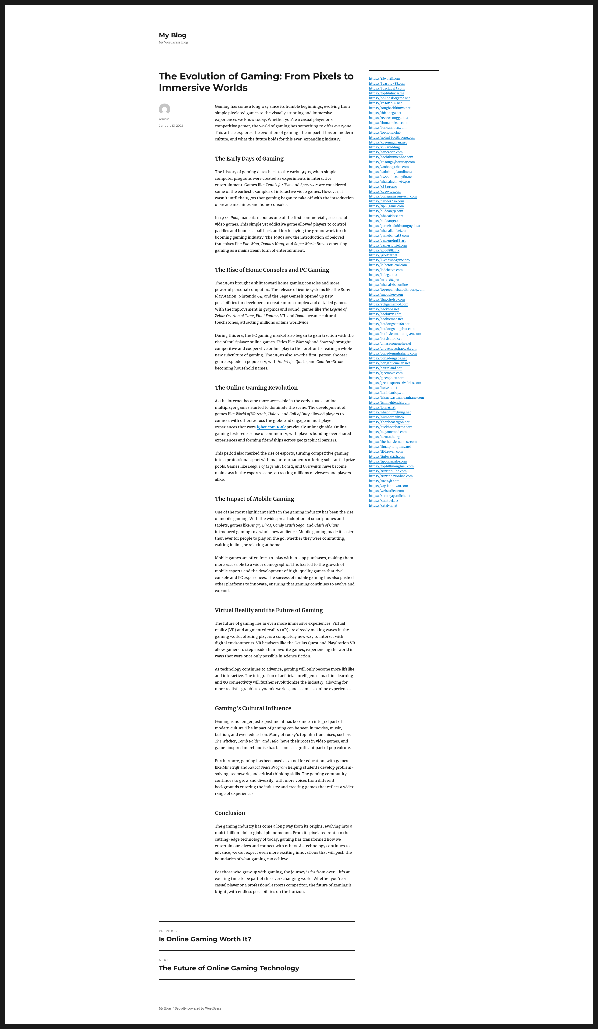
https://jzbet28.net (383, 255)
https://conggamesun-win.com (393, 196)
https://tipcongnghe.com (388, 461)
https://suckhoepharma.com (390, 427)
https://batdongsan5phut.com (392, 329)
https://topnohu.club (385, 133)
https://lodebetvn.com (386, 270)
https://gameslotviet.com (388, 245)
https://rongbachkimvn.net (389, 108)
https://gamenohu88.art (387, 241)
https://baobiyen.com (385, 314)
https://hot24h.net (383, 388)
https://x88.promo (383, 187)
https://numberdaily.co (386, 417)
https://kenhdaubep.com (387, 393)
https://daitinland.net (385, 368)
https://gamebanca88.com (389, 236)
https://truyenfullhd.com (388, 471)
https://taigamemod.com (388, 432)
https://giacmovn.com (386, 373)
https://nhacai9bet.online (388, 285)
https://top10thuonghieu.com (391, 466)
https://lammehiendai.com (389, 403)
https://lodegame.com (385, 275)
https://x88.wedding (384, 147)
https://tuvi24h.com (384, 481)
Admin (164, 119)
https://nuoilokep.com (386, 295)
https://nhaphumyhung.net (390, 412)
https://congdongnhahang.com (393, 353)
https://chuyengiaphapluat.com (392, 349)
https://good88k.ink (384, 250)
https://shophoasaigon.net (389, 422)
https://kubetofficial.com (388, 265)
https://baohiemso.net (386, 319)
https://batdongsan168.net (389, 324)
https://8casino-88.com (387, 84)
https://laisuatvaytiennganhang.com (396, 398)
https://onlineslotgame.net (389, 98)
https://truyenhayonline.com (391, 476)
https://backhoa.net (384, 309)
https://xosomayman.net (388, 142)
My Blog (173, 35)
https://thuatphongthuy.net (390, 447)
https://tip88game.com (386, 206)
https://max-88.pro (384, 280)
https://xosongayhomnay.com (392, 162)
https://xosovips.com (385, 192)
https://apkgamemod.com (388, 304)
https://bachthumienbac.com (391, 157)
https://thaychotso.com (387, 299)
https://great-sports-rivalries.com (395, 383)
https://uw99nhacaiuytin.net (391, 177)
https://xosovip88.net (385, 103)
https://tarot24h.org (384, 437)
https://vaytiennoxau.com (388, 486)
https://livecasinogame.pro (389, 260)
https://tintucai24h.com (387, 457)
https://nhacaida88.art (386, 216)
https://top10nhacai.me (386, 93)
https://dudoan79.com (386, 211)
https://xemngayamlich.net (389, 496)
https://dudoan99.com (386, 221)
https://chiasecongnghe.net (390, 344)
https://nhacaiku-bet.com (388, 231)
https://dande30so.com (386, 201)
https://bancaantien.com (387, 128)
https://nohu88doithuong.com (392, 138)
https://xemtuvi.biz (383, 501)
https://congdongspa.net (388, 358)
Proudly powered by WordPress (198, 1009)
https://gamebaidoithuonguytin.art (395, 226)
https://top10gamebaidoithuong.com (396, 290)
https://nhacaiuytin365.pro (389, 182)
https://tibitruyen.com (386, 452)
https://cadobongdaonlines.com (393, 172)
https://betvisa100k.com (387, 339)
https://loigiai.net (382, 407)
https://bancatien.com (386, 152)
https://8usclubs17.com (387, 88)
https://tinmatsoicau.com (388, 123)
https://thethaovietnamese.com (393, 442)
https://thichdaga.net (385, 113)
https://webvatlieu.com (386, 491)
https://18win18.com (384, 79)
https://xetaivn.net (383, 506)
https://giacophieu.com (386, 378)
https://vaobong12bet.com (389, 167)
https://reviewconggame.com (391, 118)
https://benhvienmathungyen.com (395, 334)
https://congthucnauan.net (389, 363)
